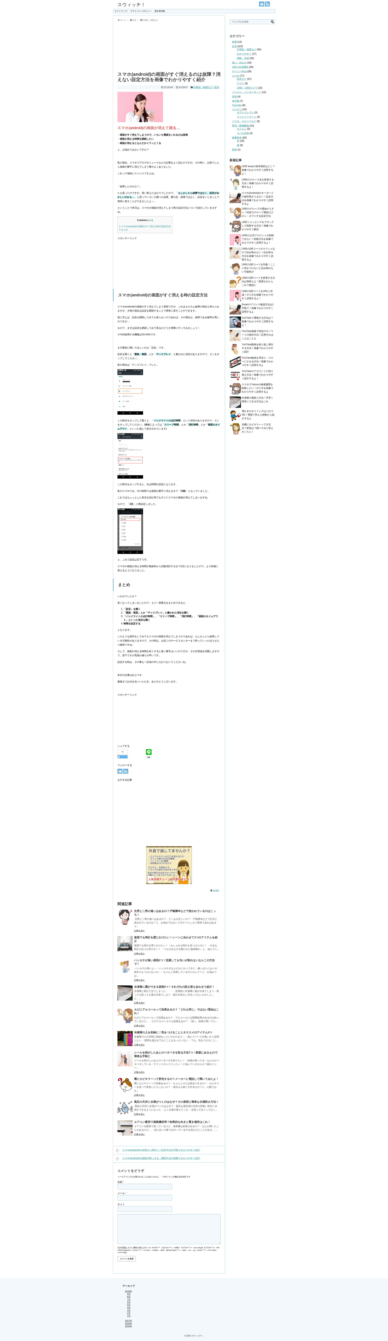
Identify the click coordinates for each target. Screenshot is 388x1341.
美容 (234, 96)
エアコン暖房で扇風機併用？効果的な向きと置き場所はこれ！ (172, 1121)
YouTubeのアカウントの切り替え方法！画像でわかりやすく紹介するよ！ (257, 375)
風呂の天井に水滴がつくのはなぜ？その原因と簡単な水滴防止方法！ (176, 1101)
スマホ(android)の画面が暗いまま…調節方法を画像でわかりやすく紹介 (161, 1158)
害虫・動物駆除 (240, 125)
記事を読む (139, 931)
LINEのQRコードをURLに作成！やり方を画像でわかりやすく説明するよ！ (257, 295)
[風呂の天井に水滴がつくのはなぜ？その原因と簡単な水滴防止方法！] (125, 1108)
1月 (128, 1316)
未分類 (235, 101)
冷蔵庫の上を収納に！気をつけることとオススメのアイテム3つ (173, 1032)
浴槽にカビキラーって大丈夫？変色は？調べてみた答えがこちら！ (257, 428)
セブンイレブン (245, 112)
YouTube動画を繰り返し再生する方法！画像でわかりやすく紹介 (257, 348)
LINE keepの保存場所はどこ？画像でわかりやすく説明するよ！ (258, 170)
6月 (128, 1302)
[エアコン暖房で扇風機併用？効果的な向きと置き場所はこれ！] (125, 1128)
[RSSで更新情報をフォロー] (267, 4)
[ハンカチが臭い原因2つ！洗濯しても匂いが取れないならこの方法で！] (125, 966)
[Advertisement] (169, 46)
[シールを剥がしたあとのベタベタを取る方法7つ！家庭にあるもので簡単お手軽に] (125, 1058)
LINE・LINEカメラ (247, 88)
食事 (234, 42)
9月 (128, 1294)
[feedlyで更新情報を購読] (261, 4)
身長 (234, 149)
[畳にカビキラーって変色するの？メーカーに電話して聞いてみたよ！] (125, 1085)
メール (121, 1193)
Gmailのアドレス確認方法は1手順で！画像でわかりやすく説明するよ (258, 308)
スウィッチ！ (131, 4)
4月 (128, 1307)
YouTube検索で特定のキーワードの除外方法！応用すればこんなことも (257, 335)
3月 (128, 1310)
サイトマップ (121, 11)
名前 (120, 1182)
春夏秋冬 (237, 137)
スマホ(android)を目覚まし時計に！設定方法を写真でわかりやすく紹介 (161, 1150)
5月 (128, 1305)
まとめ (123, 229)
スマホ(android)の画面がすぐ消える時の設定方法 (145, 226)
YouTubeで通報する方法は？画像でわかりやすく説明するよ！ (257, 321)
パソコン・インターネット (246, 92)
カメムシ (242, 129)
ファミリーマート (246, 117)
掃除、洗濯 (243, 58)
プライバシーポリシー (140, 11)
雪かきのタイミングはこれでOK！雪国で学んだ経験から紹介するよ (258, 415)
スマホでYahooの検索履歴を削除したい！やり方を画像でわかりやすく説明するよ (257, 388)
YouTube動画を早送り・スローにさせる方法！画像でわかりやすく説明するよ (257, 361)
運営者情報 (159, 11)
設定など (242, 79)
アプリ (240, 83)
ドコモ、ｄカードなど (244, 121)
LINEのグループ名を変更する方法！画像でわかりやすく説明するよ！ (258, 183)
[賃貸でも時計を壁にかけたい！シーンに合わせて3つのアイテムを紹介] (125, 943)
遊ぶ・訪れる (239, 62)
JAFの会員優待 (240, 67)
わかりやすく (244, 54)
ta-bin (216, 890)
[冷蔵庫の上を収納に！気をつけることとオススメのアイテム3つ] (125, 1038)
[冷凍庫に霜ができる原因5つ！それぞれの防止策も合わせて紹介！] (125, 993)
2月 (128, 1313)
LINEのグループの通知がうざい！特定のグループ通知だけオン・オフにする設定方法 (258, 212)
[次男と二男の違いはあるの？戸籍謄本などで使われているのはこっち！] (125, 917)
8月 (128, 1297)
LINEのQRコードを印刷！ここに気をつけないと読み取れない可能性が (258, 268)
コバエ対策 (243, 133)
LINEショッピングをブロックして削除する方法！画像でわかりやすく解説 (258, 226)
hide (150, 220)
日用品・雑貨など (203, 87)
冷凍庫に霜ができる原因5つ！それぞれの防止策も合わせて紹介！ (174, 986)
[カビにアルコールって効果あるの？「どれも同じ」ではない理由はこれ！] (125, 1015)
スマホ (235, 76)
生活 (216, 87)
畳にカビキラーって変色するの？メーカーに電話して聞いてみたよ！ (176, 1078)
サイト (121, 1204)
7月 (128, 1299)
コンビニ (237, 109)
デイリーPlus (239, 71)
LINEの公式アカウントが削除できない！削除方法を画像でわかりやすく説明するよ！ (258, 239)
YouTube (237, 105)
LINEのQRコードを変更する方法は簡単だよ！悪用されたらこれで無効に (258, 281)
